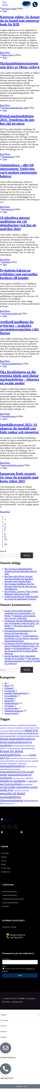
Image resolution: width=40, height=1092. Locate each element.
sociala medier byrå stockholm (21, 790)
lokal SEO (9, 700)
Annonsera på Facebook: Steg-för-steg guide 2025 (20, 616)
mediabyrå (29, 778)
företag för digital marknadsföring (11, 752)
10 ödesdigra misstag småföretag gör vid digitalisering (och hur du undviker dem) (18, 223)
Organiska (9, 705)
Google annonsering (7, 761)
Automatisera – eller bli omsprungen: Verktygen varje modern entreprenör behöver (18, 170)
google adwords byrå (31, 758)
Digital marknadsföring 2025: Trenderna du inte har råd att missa (17, 119)
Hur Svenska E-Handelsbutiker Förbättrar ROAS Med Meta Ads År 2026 (20, 571)
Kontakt (3, 1037)
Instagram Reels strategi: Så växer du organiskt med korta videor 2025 (19, 477)
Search (3, 551)
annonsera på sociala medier (27, 725)
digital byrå (31, 730)
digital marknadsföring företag (29, 736)
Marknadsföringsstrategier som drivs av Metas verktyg (19, 65)
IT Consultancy (11, 695)
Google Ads (9, 690)
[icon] (3, 826)
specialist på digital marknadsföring (12, 795)
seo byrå (33, 781)
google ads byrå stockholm (17, 758)
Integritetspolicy (17, 1002)
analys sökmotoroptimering (8, 725)
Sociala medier (11, 708)
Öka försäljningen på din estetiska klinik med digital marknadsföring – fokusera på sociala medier (19, 377)
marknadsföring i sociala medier (16, 763)
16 (5, 544)
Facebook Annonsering (28, 748)
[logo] (6, 5)
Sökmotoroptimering (13, 710)
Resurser (4, 1031)
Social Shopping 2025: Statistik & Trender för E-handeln (19, 657)
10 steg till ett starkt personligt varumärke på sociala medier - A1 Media (19, 613)
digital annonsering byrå (16, 731)
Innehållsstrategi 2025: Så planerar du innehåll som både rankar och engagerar (19, 428)
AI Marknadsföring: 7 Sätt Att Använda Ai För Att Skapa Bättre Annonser (21, 651)
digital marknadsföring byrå (9, 736)
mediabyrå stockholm (12, 780)
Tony (5, 11)
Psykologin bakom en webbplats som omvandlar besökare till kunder (19, 274)
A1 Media (21, 998)
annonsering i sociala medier (7, 727)
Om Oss (3, 1026)
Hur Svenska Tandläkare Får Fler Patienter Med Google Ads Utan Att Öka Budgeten (20, 586)
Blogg (7, 685)
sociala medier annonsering (15, 787)
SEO (27, 781)
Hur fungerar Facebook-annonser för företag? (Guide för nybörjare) (22, 661)
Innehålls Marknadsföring (16, 693)
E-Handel (8, 688)
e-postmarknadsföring (13, 748)
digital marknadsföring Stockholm (21, 745)
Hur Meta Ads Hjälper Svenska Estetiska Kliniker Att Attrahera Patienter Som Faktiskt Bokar (18, 578)
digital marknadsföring (27, 733)
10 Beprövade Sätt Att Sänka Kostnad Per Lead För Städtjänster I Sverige (21, 597)
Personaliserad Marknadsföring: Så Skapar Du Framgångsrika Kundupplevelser (20, 633)
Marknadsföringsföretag (18, 778)
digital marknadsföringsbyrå (17, 738)
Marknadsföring (11, 703)
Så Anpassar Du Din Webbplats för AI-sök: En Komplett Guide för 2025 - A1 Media (21, 623)
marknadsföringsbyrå (12, 766)
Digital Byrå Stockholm (8, 733)
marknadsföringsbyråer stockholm (10, 769)
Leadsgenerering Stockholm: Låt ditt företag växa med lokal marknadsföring (21, 638)
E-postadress (6, 959)
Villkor (4, 966)
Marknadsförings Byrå (31, 766)
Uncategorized (11, 713)
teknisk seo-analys (9, 803)
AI (5, 683)
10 (5, 539)
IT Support (9, 698)
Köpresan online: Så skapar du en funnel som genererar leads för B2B (20, 20)
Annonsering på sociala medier (24, 728)
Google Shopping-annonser (23, 761)
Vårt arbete (4, 1020)
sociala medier (27, 784)
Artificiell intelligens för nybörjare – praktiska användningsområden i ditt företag (19, 327)
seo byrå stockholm (11, 784)
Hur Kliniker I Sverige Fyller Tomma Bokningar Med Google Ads (21, 592)
